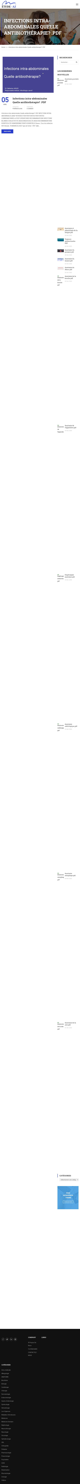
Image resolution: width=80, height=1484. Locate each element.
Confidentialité (32, 1349)
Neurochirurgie (6, 1428)
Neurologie (4, 1432)
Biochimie (4, 1380)
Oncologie (4, 1435)
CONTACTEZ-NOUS (32, 1354)
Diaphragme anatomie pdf (70, 576)
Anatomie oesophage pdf (70, 874)
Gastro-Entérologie (7, 1401)
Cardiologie (5, 1387)
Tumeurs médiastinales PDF (70, 241)
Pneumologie (5, 1456)
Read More (7, 131)
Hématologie (5, 1408)
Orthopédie (4, 1446)
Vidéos (3, 1480)
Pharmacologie (17, 108)
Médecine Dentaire (7, 1422)
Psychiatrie (4, 1459)
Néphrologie (5, 1425)
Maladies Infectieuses (8, 1415)
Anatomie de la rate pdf (70, 1024)
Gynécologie (5, 1404)
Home (3, 47)
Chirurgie (4, 1391)
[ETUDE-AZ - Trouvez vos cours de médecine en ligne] (8, 4)
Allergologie (5, 1373)
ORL (2, 1442)
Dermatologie (5, 1394)
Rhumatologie (5, 1473)
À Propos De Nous (32, 1344)
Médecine (4, 1418)
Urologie (4, 1477)
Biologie (4, 1384)
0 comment (30, 108)
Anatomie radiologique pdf (71, 725)
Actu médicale (6, 1370)
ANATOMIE (4, 1377)
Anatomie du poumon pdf (69, 251)
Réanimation (5, 1470)
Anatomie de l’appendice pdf (70, 426)
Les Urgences (5, 1411)
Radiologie (4, 1466)
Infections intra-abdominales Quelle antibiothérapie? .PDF (30, 100)
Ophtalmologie (6, 1439)
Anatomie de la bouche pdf (70, 277)
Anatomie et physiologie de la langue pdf (71, 230)
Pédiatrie (4, 1449)
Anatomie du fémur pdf (69, 268)
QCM (3, 1463)
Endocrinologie (6, 1397)
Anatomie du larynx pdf (69, 260)
